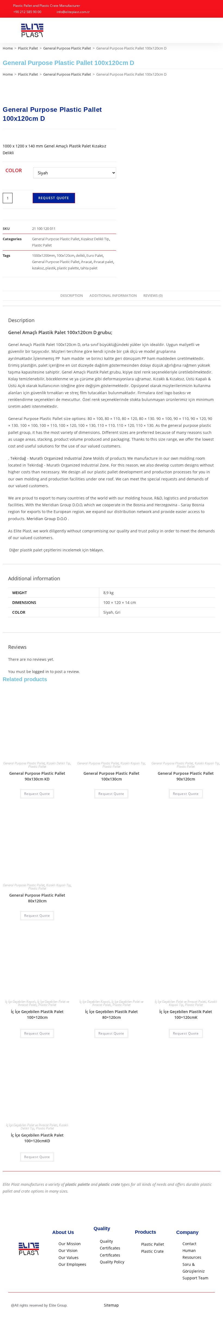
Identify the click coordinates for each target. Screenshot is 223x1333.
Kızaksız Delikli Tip (95, 238)
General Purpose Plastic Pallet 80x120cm (37, 898)
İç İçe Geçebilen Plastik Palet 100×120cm (37, 1014)
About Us (63, 1232)
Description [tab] (71, 295)
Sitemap (111, 1305)
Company (187, 1232)
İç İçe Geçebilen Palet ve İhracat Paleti (180, 1001)
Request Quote (53, 198)
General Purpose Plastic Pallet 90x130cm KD (37, 776)
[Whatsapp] (204, 1305)
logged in (40, 671)
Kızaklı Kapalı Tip (132, 763)
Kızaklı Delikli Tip (58, 763)
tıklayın (96, 550)
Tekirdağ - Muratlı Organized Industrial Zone (51, 458)
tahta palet (88, 268)
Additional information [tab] (113, 295)
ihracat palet (103, 261)
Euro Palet (94, 255)
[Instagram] (198, 1305)
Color (13, 170)
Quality (102, 1228)
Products (145, 1232)
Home (8, 48)
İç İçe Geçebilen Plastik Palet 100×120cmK (185, 1014)
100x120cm (65, 255)
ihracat (86, 261)
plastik (50, 268)
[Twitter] (210, 1305)
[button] (211, 30)
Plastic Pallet (28, 48)
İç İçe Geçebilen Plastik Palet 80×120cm (111, 1014)
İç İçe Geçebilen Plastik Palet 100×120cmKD (37, 1138)
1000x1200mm (43, 255)
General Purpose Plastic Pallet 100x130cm (111, 776)
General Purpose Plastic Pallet (67, 48)
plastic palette (68, 268)
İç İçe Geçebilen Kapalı (20, 1001)
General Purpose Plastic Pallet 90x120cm (186, 776)
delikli (80, 255)
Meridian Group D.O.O (47, 518)
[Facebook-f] (191, 1305)
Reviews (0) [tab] (153, 295)
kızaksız (38, 268)
